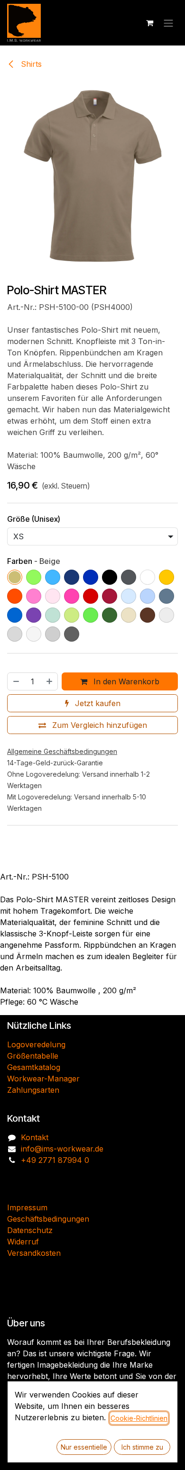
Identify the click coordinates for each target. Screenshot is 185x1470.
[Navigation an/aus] (168, 23)
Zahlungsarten (33, 1090)
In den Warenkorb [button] (125, 681)
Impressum (27, 1207)
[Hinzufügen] (50, 681)
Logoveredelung (36, 1044)
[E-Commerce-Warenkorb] (149, 22)
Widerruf (23, 1241)
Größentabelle (32, 1056)
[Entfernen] (16, 681)
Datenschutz (30, 1230)
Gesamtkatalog (33, 1067)
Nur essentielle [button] (84, 1447)
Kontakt (34, 1137)
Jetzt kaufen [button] (96, 703)
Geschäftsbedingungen (48, 1219)
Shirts (30, 64)
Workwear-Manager (43, 1078)
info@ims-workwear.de (62, 1148)
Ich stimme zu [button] (142, 1447)
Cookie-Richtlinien (139, 1418)
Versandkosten (34, 1253)
